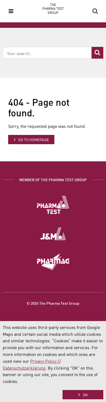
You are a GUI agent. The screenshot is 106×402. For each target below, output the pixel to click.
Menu (10, 11)
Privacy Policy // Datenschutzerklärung (32, 364)
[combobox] (47, 53)
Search (95, 11)
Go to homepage (33, 139)
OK (85, 394)
